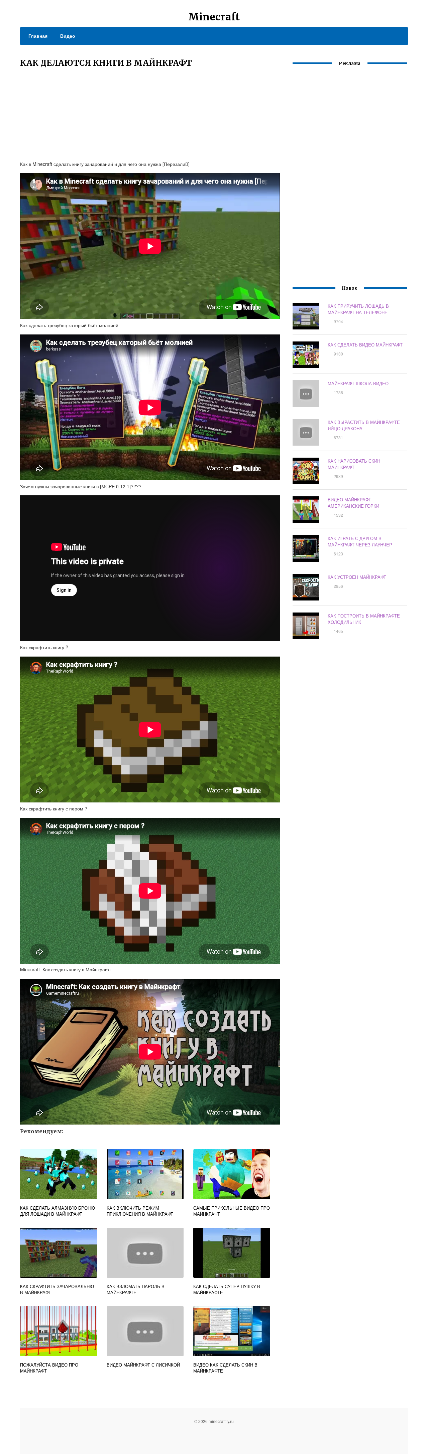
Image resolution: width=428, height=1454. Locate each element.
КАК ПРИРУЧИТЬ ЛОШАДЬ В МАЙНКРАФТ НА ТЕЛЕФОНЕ (358, 309)
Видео (67, 35)
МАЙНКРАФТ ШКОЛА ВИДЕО (358, 383)
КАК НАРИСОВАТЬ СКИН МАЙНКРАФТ (354, 464)
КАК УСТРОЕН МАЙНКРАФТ (357, 577)
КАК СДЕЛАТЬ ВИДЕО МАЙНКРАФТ (365, 344)
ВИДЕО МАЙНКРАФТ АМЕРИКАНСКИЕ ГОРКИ (353, 502)
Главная (37, 35)
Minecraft (214, 16)
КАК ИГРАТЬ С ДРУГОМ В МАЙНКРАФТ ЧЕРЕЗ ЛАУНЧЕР (360, 541)
